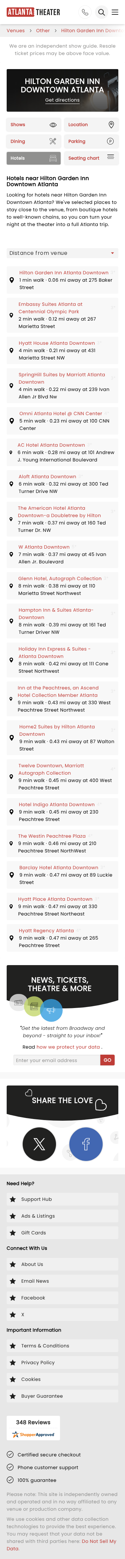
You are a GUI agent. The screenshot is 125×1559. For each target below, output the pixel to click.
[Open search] (101, 12)
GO (107, 1060)
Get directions (62, 100)
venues (16, 30)
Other (43, 30)
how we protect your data (69, 1047)
